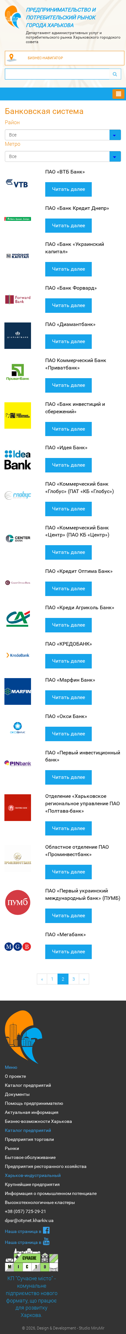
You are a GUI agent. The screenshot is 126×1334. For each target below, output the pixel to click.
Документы (17, 1094)
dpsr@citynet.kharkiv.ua (29, 1220)
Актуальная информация (31, 1112)
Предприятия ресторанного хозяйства (46, 1166)
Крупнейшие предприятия (32, 1184)
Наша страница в (23, 1231)
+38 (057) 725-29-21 (25, 1211)
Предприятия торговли (29, 1139)
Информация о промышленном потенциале (51, 1193)
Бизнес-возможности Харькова (38, 1121)
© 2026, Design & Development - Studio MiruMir (63, 1327)
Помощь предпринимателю (34, 1103)
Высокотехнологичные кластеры (40, 1202)
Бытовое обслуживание (30, 1157)
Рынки (12, 1148)
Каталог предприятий (28, 1085)
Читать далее (68, 189)
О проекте (15, 1076)
